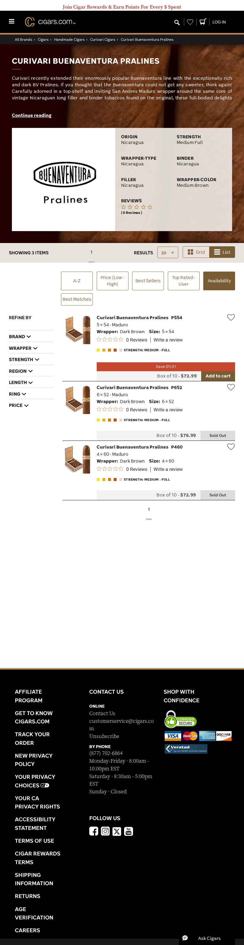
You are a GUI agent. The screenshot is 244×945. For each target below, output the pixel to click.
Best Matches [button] (76, 299)
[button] (207, 938)
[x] (116, 831)
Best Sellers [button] (148, 280)
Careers (27, 930)
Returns (27, 895)
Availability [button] (221, 280)
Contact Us (102, 713)
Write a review (168, 340)
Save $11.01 (166, 366)
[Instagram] (105, 832)
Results (143, 253)
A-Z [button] (77, 280)
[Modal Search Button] (177, 23)
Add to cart (218, 376)
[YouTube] (128, 832)
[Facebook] (93, 832)
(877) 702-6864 (106, 753)
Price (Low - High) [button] (112, 281)
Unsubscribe (104, 736)
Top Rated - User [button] (183, 281)
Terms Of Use (34, 840)
